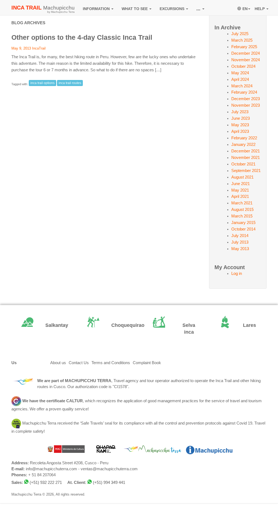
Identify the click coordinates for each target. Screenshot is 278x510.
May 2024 (240, 73)
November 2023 (245, 105)
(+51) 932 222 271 (46, 482)
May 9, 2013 (21, 48)
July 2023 (239, 112)
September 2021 (246, 170)
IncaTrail (39, 48)
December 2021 (245, 151)
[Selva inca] (172, 329)
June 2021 (240, 184)
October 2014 (243, 229)
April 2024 (240, 79)
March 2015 (241, 216)
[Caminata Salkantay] (40, 325)
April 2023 (240, 131)
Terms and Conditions (110, 363)
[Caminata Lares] (238, 325)
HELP (260, 9)
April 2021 (240, 196)
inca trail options (42, 83)
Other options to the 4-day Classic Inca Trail (81, 37)
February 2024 (244, 92)
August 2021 (242, 177)
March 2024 (241, 86)
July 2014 (239, 236)
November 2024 (245, 60)
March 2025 (241, 40)
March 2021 (241, 203)
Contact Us (79, 363)
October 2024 (243, 66)
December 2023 (245, 99)
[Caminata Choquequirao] (106, 325)
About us (58, 363)
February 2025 (244, 47)
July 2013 (239, 242)
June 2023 (240, 118)
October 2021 (243, 164)
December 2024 (245, 53)
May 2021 (240, 190)
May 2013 (240, 249)
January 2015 (243, 222)
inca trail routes (70, 83)
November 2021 (245, 157)
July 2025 (239, 34)
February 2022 (244, 138)
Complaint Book (147, 363)
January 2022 (243, 144)
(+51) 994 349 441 (109, 482)
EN (245, 9)
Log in (236, 273)
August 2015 (242, 209)
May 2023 (240, 125)
